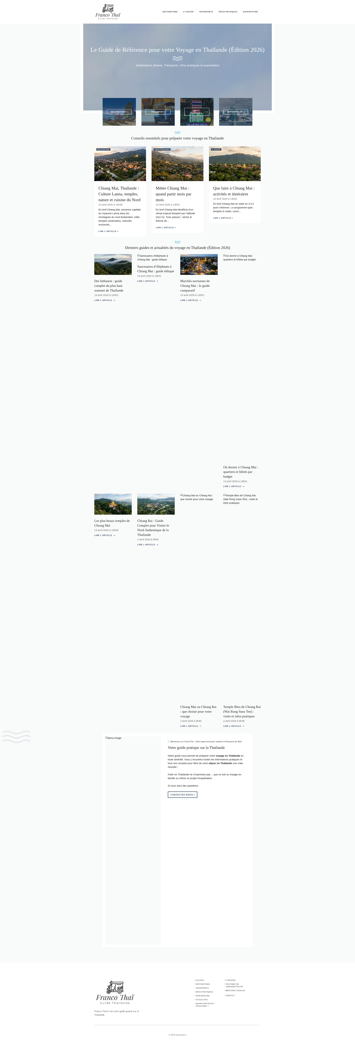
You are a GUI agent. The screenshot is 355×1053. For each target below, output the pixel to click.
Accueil (200, 980)
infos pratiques (204, 992)
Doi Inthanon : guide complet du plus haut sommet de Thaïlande (108, 285)
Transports (206, 12)
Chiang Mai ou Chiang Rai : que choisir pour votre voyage (198, 711)
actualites (202, 1000)
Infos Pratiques (228, 12)
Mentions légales (235, 991)
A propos (231, 980)
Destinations (170, 12)
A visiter (188, 12)
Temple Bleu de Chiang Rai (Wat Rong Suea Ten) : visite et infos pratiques (242, 711)
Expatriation (250, 12)
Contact (230, 996)
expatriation (203, 996)
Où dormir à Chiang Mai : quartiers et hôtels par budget (240, 471)
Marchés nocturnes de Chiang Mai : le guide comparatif (195, 285)
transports (202, 988)
